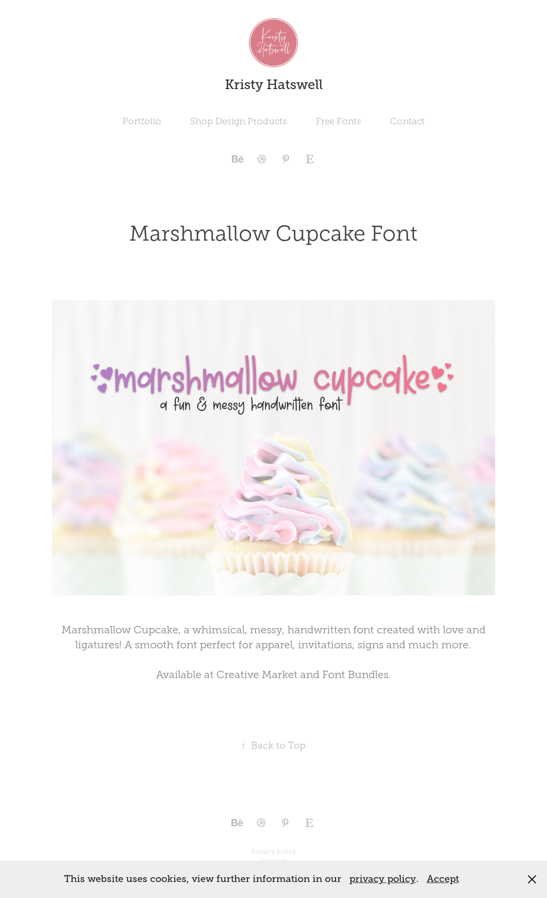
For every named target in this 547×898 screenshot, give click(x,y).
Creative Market (257, 674)
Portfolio (141, 121)
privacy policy (382, 878)
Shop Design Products (238, 121)
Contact (407, 121)
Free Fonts (338, 121)
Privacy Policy (273, 851)
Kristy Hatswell (274, 84)
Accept (443, 878)
